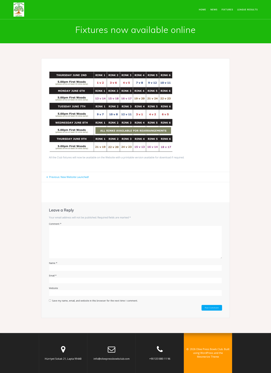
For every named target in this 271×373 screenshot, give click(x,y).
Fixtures (227, 9)
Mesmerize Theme (208, 356)
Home (202, 9)
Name (53, 263)
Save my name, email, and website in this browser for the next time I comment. (95, 300)
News (213, 9)
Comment (55, 223)
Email (52, 275)
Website (53, 288)
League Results (247, 9)
